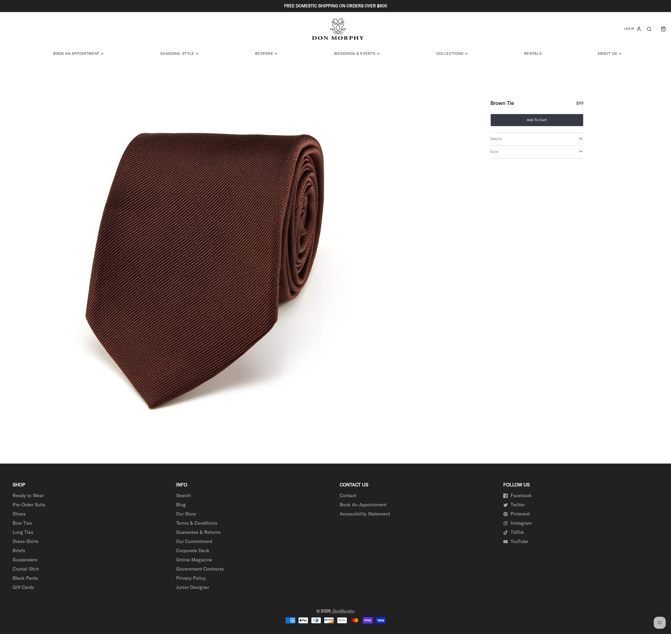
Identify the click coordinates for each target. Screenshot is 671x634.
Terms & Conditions (196, 523)
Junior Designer (192, 587)
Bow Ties (22, 523)
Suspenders (25, 560)
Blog (181, 505)
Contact (348, 495)
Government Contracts (200, 569)
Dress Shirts (26, 541)
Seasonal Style (177, 54)
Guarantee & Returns (198, 532)
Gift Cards (23, 587)
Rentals (533, 54)
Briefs (19, 551)
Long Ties (23, 532)
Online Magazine (194, 560)
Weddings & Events (354, 54)
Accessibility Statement (365, 514)
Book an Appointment (76, 54)
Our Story (186, 514)
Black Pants (25, 578)
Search (183, 495)
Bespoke (264, 54)
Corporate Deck (192, 551)
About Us (607, 54)
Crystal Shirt (26, 569)
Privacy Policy (191, 578)
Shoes (19, 514)
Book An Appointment (363, 505)
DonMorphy (344, 611)
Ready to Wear (28, 495)
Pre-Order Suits (29, 505)
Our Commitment (194, 541)
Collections (450, 54)
